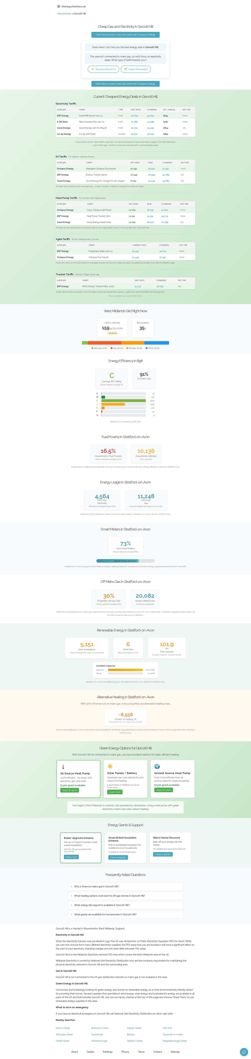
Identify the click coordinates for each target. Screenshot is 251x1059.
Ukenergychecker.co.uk (73, 6)
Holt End (167, 1028)
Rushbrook (97, 1034)
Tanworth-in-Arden (173, 1034)
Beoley (131, 1034)
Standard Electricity (103, 69)
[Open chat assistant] (244, 1052)
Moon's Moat (63, 1028)
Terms (141, 1051)
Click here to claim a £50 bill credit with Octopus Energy (125, 34)
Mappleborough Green (175, 1040)
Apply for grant (69, 790)
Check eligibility (118, 857)
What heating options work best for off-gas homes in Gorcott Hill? (109, 895)
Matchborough (99, 1040)
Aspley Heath (134, 1028)
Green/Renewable (136, 69)
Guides (90, 1051)
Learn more (115, 792)
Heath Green (62, 1040)
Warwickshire (64, 13)
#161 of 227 (130, 682)
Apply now (71, 857)
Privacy (125, 1051)
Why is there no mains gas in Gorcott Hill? (96, 886)
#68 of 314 (112, 682)
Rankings (108, 1051)
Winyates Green (64, 1034)
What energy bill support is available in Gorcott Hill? (102, 905)
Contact (157, 1051)
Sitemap (175, 1051)
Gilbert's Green (135, 1040)
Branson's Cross (100, 1028)
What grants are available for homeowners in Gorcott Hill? (105, 914)
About (74, 1051)
